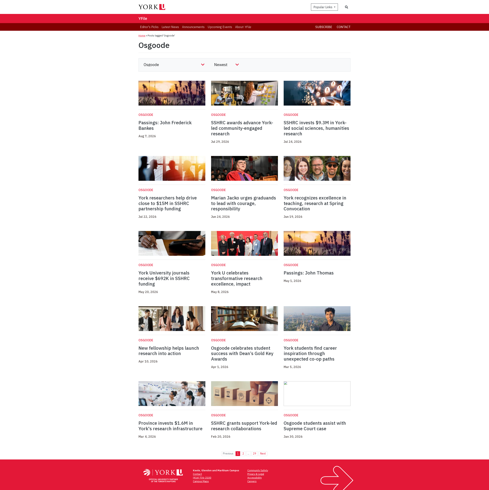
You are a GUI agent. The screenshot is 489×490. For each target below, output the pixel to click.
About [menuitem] (243, 27)
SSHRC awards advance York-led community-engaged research (242, 128)
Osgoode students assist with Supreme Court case (315, 426)
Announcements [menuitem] (193, 27)
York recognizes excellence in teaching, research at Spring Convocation (315, 203)
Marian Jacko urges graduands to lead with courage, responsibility (243, 203)
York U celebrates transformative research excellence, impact (236, 278)
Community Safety (257, 470)
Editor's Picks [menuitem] (149, 27)
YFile (142, 18)
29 (254, 453)
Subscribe (323, 27)
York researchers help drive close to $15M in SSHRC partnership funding (167, 203)
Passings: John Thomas (309, 273)
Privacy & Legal (255, 474)
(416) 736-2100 (202, 477)
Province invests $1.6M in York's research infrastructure (170, 426)
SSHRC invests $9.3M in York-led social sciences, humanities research (316, 128)
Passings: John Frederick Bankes (165, 125)
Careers (252, 481)
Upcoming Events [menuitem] (220, 27)
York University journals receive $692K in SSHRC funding (164, 278)
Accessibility (254, 477)
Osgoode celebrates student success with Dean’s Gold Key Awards (242, 353)
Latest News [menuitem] (170, 27)
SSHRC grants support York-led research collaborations (244, 426)
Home (141, 35)
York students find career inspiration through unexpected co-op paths (310, 353)
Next (263, 453)
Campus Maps (201, 481)
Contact (344, 27)
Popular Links (323, 7)
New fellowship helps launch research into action (168, 351)
